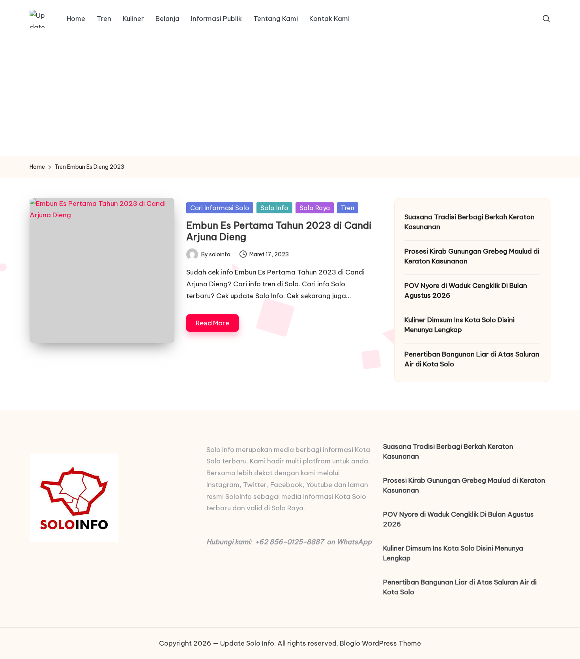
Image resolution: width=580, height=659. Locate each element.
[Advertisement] (290, 96)
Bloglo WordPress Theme (380, 643)
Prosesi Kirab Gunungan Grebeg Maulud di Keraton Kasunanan (471, 256)
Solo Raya (314, 208)
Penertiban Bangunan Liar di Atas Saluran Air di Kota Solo (471, 359)
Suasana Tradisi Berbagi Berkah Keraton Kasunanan (469, 222)
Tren (347, 208)
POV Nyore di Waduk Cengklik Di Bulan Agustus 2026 (465, 290)
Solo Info (274, 208)
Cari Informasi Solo (219, 208)
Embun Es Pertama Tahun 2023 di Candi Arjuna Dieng (279, 231)
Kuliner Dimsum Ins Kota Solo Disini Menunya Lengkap (459, 324)
